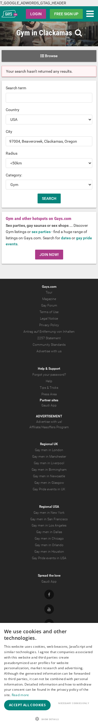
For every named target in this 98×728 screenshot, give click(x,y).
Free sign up (66, 14)
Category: (14, 175)
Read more (20, 695)
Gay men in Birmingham (49, 470)
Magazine (49, 299)
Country (12, 110)
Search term (16, 88)
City (9, 131)
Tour (49, 292)
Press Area (49, 394)
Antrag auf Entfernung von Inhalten (49, 332)
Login (36, 14)
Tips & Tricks (49, 388)
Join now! (49, 254)
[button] (49, 719)
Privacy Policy (49, 325)
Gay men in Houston (49, 551)
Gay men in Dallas (49, 532)
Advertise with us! (49, 422)
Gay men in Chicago (49, 538)
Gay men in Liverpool (49, 463)
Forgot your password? (49, 375)
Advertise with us (49, 351)
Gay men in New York (49, 513)
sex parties (41, 232)
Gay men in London (49, 450)
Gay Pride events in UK (49, 489)
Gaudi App (49, 405)
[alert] (49, 675)
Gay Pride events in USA (49, 558)
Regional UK (49, 444)
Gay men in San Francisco (49, 519)
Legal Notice (49, 318)
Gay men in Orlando (49, 545)
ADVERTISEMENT (49, 416)
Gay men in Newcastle (49, 476)
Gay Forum (49, 305)
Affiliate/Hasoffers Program (49, 427)
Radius (11, 153)
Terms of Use (49, 312)
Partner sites (49, 400)
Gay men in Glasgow (49, 483)
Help (49, 381)
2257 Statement (49, 338)
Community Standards (49, 345)
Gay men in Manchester (49, 456)
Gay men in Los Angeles (49, 525)
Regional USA (49, 507)
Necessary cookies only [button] (73, 703)
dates (66, 238)
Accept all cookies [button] (27, 705)
